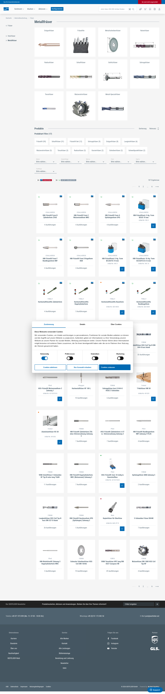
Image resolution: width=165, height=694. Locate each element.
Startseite (9, 18)
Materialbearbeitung (20, 18)
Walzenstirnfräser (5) (44, 150)
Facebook (114, 638)
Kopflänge (39, 169)
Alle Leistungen (64, 648)
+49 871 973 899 (18, 616)
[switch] (70, 358)
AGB (7, 686)
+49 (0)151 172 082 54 (96, 616)
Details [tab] (82, 324)
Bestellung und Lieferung (64, 658)
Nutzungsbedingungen (37, 686)
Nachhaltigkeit (13, 653)
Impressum (24, 686)
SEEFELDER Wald (14, 658)
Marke (38, 159)
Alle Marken (64, 638)
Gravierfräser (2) (97, 150)
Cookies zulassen (108, 367)
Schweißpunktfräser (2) (137, 150)
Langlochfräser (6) (131, 141)
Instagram (114, 643)
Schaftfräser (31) (58, 141)
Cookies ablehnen (50, 367)
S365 (64, 668)
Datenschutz (15, 686)
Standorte (13, 643)
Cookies (48, 686)
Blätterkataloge (64, 653)
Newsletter (64, 663)
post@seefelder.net (152, 616)
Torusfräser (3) (63, 150)
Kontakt (64, 643)
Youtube (114, 648)
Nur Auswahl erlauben (82, 367)
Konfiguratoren (57, 9)
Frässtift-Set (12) (76, 141)
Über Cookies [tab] (116, 324)
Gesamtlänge (64, 159)
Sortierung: (143, 129)
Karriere (14, 638)
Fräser (32, 18)
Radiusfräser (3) (80, 150)
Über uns (14, 648)
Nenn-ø (88, 159)
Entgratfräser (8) (112, 141)
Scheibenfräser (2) (116, 150)
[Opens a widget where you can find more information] (155, 690)
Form (112, 159)
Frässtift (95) (41, 141)
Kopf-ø (138, 159)
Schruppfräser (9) (94, 141)
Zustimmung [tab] (49, 324)
